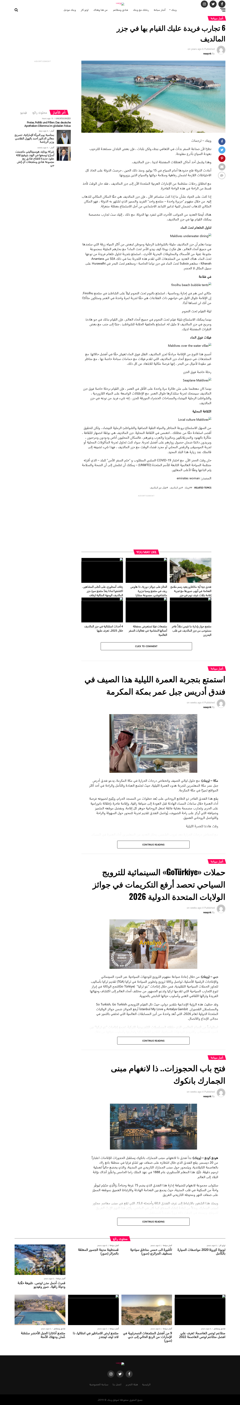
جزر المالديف (175, 488)
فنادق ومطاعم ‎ (120, 9)
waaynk (207, 53)
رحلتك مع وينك (141, 9)
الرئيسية (146, 1384)
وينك (174, 9)
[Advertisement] (146, 522)
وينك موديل (70, 9)
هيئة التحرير (132, 1384)
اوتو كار (85, 9)
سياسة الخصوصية (98, 1384)
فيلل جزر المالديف (158, 488)
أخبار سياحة (160, 9)
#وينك (188, 488)
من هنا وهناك (100, 9)
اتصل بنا (117, 1384)
